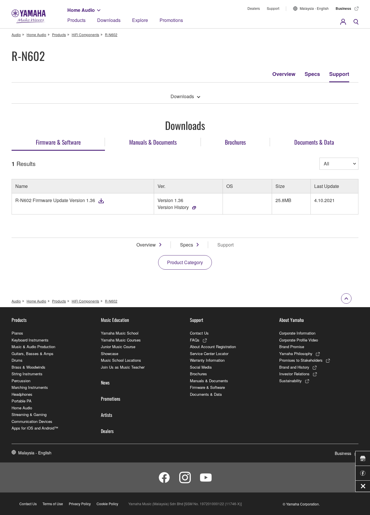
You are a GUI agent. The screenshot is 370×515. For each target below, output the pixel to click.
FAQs (194, 340)
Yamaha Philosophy (295, 353)
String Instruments (27, 373)
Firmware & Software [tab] (58, 142)
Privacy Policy (80, 503)
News (105, 382)
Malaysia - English (314, 8)
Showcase (109, 353)
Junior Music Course (118, 346)
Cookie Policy (107, 503)
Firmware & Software (207, 387)
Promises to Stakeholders (301, 360)
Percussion (21, 380)
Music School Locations (121, 360)
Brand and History (294, 367)
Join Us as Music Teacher (123, 367)
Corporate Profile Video (298, 340)
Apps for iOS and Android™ (35, 428)
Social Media (201, 367)
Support (273, 8)
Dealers (253, 8)
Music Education (115, 319)
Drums (17, 360)
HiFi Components (85, 34)
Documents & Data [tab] (314, 142)
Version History (173, 207)
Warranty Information (207, 360)
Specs (312, 74)
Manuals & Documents (209, 380)
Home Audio (81, 10)
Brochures (198, 373)
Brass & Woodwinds (28, 367)
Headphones (22, 394)
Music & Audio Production (33, 346)
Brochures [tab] (235, 142)
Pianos (17, 333)
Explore (140, 20)
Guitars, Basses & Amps (32, 353)
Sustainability (290, 380)
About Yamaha (291, 319)
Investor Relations (294, 373)
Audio (16, 34)
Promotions (171, 20)
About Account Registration (213, 346)
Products (76, 20)
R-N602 (111, 34)
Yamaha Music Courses (121, 340)
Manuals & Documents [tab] (153, 142)
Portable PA (22, 401)
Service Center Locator (209, 353)
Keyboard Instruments (30, 340)
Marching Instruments (30, 387)
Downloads (109, 20)
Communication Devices (32, 421)
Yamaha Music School (119, 333)
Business (343, 8)
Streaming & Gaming (29, 414)
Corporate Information (297, 333)
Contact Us (199, 333)
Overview (283, 74)
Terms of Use (52, 503)
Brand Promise (291, 346)
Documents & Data (206, 394)
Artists (106, 414)
